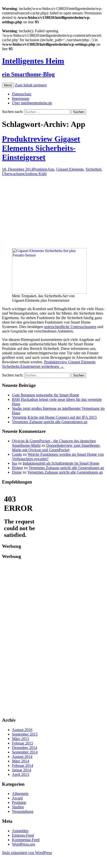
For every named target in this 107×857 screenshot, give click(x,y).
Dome (17, 472)
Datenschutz (21, 94)
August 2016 (22, 730)
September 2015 (25, 734)
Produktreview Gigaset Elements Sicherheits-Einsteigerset (41, 148)
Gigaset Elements (70, 169)
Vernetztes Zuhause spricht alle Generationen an (49, 422)
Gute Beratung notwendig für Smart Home (45, 395)
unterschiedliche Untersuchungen (70, 327)
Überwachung (13, 174)
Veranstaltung (22, 811)
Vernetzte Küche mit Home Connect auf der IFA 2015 (54, 417)
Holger (17, 468)
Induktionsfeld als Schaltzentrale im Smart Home (61, 463)
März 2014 (20, 761)
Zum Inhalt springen (31, 85)
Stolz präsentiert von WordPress (27, 853)
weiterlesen (49, 364)
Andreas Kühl (35, 174)
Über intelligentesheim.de (32, 103)
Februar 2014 (22, 765)
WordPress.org (23, 844)
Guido (17, 454)
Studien (18, 807)
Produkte (40, 169)
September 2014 (25, 752)
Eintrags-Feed (23, 835)
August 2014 (22, 756)
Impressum (20, 98)
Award (17, 798)
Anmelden (20, 831)
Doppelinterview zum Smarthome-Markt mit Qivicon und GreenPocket (56, 447)
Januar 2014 (21, 770)
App (50, 169)
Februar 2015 (22, 743)
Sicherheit (93, 169)
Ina (14, 463)
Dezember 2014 (24, 747)
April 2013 (20, 774)
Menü (8, 85)
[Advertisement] (64, 214)
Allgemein (20, 793)
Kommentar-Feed (26, 840)
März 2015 (20, 739)
